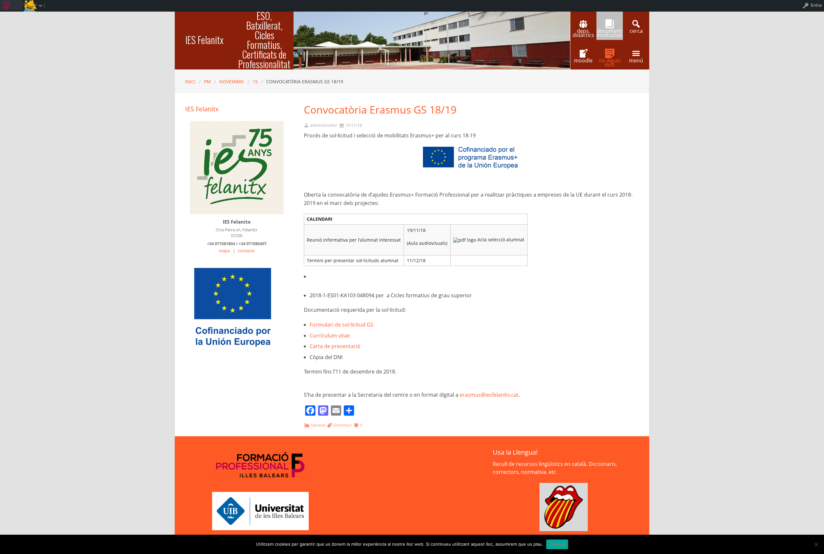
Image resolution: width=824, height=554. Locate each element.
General (318, 425)
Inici (190, 81)
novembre (231, 81)
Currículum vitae (330, 335)
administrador (323, 125)
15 (255, 81)
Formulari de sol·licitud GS (341, 324)
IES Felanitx (204, 39)
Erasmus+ (342, 425)
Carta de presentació (335, 346)
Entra (816, 5)
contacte (246, 251)
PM (207, 81)
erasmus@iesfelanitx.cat (489, 394)
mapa (224, 251)
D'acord (557, 544)
